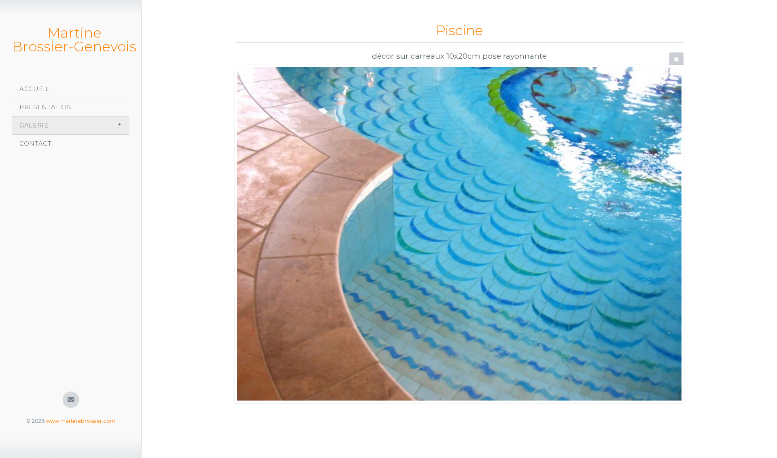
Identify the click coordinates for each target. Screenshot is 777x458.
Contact (35, 143)
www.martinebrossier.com (80, 421)
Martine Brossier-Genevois (74, 39)
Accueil (34, 89)
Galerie (34, 125)
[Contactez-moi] (71, 400)
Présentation (45, 107)
